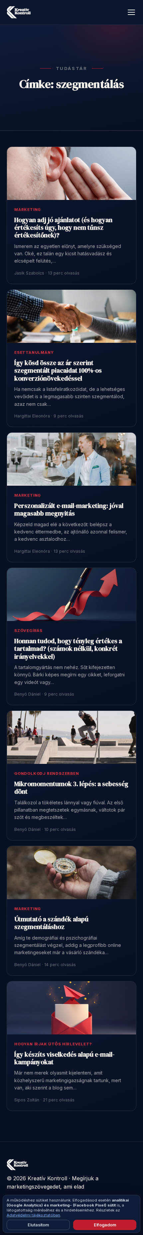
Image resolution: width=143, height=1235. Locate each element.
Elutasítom (38, 1224)
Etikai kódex (69, 1208)
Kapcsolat (97, 1208)
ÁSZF (45, 1208)
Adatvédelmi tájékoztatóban (33, 1215)
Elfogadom (105, 1224)
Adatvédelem (20, 1208)
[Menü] (131, 12)
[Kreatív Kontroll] (19, 12)
